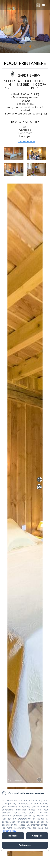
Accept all (37, 835)
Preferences (25, 845)
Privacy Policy (9, 830)
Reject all (12, 835)
